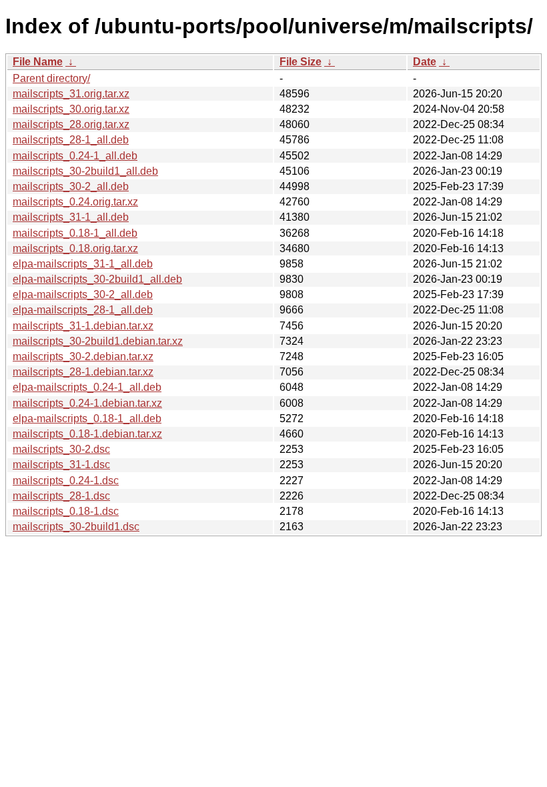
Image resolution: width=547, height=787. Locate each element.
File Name (38, 61)
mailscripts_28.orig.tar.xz (71, 124)
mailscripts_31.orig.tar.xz (71, 93)
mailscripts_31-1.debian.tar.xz (83, 325)
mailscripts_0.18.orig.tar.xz (75, 248)
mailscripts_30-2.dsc (61, 449)
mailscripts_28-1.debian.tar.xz (83, 371)
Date (424, 61)
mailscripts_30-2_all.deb (71, 186)
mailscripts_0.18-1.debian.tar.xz (87, 434)
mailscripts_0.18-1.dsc (66, 511)
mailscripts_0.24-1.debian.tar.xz (87, 403)
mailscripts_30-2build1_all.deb (85, 171)
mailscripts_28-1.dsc (61, 496)
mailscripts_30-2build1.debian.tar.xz (98, 341)
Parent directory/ (51, 78)
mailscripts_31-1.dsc (61, 464)
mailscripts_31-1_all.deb (71, 217)
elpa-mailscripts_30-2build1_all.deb (97, 279)
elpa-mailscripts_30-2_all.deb (83, 294)
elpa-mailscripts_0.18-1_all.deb (87, 418)
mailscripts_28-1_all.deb (71, 139)
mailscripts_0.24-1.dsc (66, 480)
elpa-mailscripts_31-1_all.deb (83, 263)
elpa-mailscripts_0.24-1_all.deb (87, 387)
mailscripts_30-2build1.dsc (76, 526)
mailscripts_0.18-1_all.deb (75, 233)
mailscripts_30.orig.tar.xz (71, 109)
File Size (301, 61)
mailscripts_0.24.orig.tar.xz (75, 201)
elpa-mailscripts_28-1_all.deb (83, 309)
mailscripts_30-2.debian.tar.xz (83, 356)
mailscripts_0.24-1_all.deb (75, 155)
